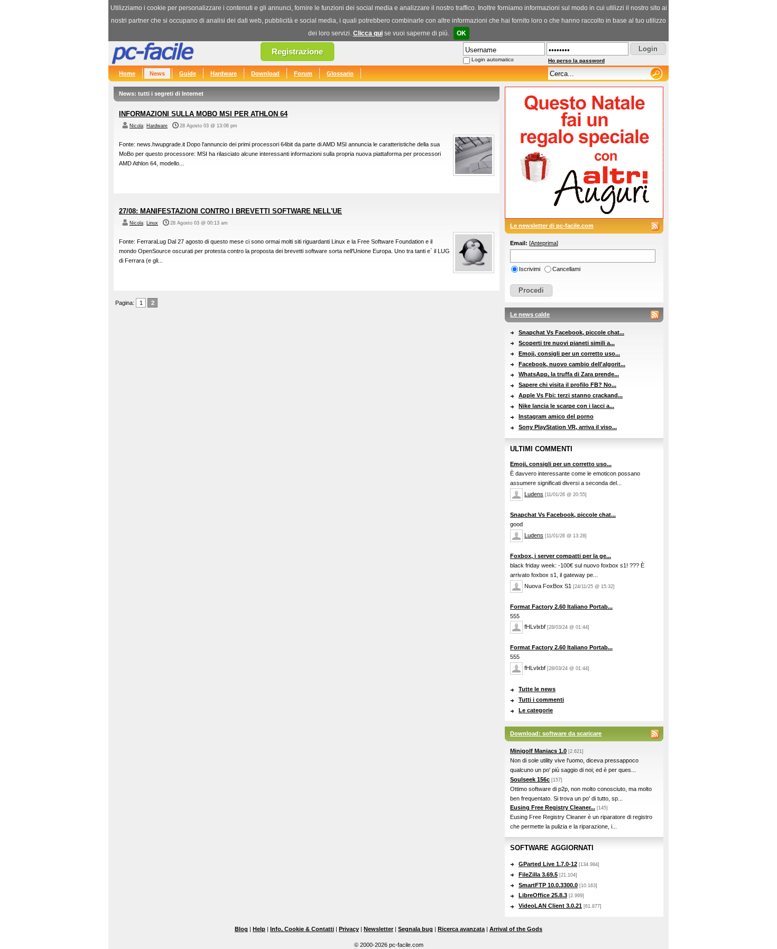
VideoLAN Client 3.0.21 (550, 906)
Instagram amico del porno (556, 416)
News (157, 73)
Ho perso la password (576, 60)
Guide (187, 73)
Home (127, 73)
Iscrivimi (529, 269)
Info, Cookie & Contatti (302, 929)
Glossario (340, 73)
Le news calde (530, 314)
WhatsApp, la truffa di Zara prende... (569, 374)
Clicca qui (368, 33)
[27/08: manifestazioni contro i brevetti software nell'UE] (473, 271)
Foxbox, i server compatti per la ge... (560, 556)
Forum (303, 73)
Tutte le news (537, 689)
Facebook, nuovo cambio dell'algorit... (572, 364)
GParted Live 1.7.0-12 (548, 864)
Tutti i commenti (541, 699)
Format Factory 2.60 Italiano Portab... (561, 606)
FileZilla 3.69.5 (538, 874)
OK (461, 33)
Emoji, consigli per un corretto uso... (569, 353)
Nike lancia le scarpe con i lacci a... (566, 406)
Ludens (533, 494)
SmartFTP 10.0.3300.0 (548, 885)
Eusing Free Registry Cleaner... (552, 807)
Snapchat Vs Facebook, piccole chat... (571, 332)
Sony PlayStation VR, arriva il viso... (568, 427)
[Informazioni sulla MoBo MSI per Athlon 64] (473, 174)
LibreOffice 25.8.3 (543, 895)
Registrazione (297, 51)
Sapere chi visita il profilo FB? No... (567, 385)
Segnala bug (415, 929)
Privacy (349, 929)
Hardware (223, 73)
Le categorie (536, 710)
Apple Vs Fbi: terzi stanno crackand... (571, 395)
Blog (241, 929)
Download (265, 73)
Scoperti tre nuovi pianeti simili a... (567, 343)
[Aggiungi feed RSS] (655, 226)
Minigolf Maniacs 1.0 (538, 751)
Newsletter (378, 929)
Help (259, 929)
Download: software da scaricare (556, 733)
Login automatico (492, 59)
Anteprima (544, 243)
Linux (152, 223)
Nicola (136, 125)
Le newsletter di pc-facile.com (552, 225)
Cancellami (566, 269)
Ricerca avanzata (461, 929)
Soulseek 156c (530, 779)
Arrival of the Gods (515, 929)
